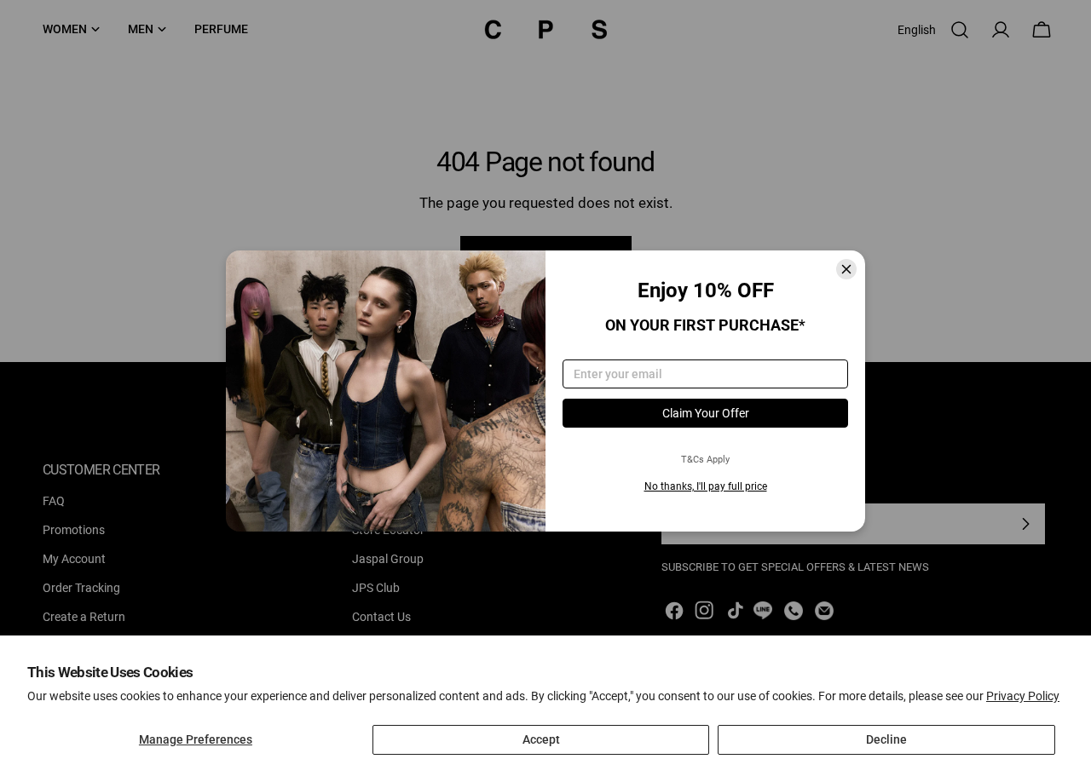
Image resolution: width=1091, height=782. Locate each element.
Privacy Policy (1022, 696)
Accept (541, 739)
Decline (886, 739)
